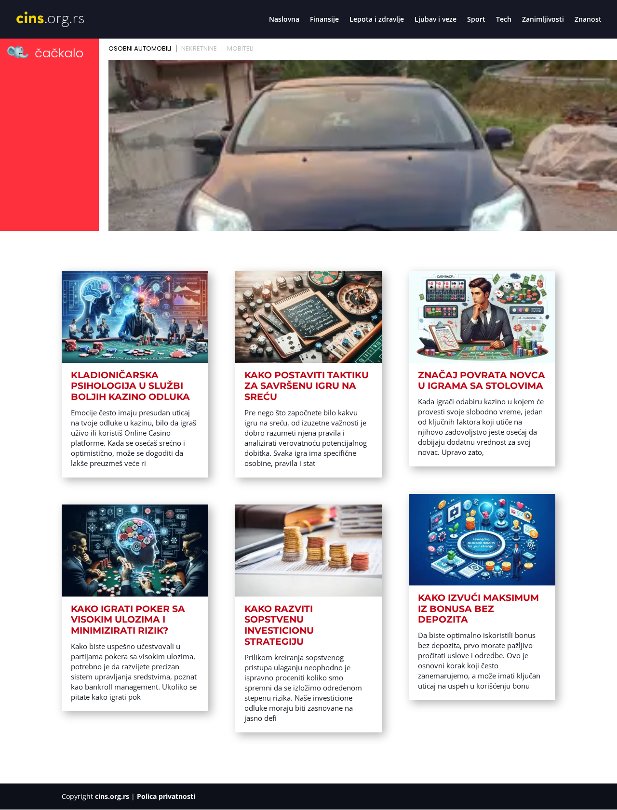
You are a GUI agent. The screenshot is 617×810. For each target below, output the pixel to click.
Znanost (588, 20)
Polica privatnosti (166, 796)
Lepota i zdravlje (376, 20)
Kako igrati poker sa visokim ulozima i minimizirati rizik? (128, 620)
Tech (503, 20)
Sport (476, 20)
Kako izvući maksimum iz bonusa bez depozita (478, 608)
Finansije (324, 20)
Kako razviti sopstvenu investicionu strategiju (279, 625)
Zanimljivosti (543, 20)
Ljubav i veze (435, 20)
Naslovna (284, 20)
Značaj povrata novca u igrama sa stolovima (481, 381)
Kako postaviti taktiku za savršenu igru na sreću (306, 386)
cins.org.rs (112, 796)
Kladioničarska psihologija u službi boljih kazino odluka (130, 386)
